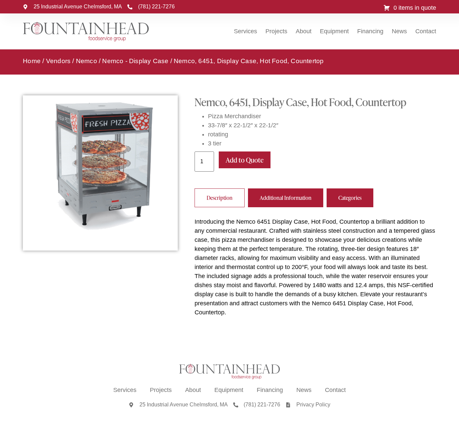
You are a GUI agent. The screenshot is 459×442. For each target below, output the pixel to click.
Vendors (58, 60)
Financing (370, 31)
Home (32, 60)
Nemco (86, 60)
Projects (276, 31)
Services (245, 31)
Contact (425, 31)
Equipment (334, 31)
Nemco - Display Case (135, 60)
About (303, 31)
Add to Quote (244, 160)
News (399, 31)
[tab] (220, 197)
